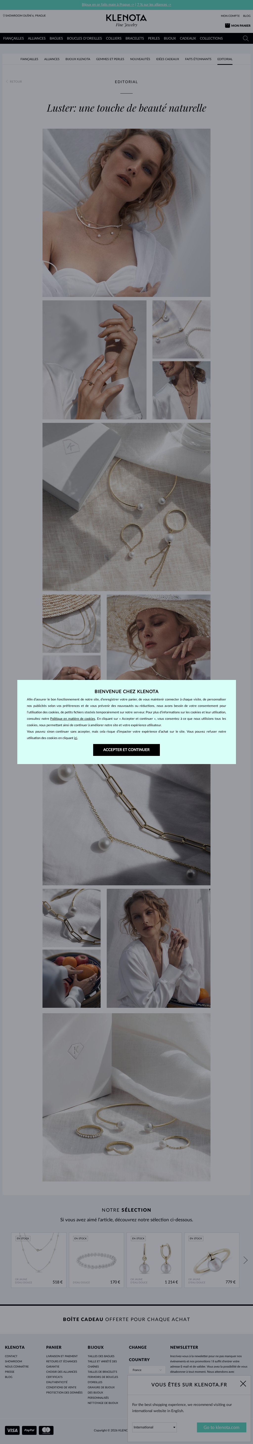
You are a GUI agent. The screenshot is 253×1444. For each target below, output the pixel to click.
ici (75, 738)
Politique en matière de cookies (72, 719)
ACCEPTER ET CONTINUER (126, 750)
